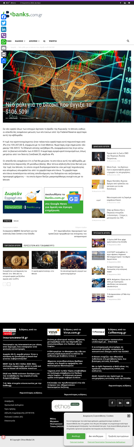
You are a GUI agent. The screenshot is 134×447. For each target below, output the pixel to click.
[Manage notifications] (3, 437)
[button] (128, 416)
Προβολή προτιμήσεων (118, 436)
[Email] (4, 48)
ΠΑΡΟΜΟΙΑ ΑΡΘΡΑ (12, 246)
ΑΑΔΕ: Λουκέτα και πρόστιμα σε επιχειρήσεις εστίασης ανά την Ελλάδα (111, 377)
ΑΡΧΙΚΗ (8, 41)
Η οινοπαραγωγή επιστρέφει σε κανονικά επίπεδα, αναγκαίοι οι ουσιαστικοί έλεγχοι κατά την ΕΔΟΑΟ (110, 349)
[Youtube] (129, 3)
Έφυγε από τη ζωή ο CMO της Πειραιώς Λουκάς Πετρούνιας (117, 156)
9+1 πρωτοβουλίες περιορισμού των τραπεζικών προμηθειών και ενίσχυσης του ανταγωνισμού (67, 234)
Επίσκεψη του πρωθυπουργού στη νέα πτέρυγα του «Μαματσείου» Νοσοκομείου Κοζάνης (66, 384)
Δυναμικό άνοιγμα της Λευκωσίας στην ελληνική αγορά (117, 269)
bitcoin (16, 221)
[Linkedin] (125, 3)
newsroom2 (13, 118)
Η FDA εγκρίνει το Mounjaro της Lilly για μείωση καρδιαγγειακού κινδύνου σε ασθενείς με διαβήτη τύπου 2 (66, 353)
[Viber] (4, 35)
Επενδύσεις (7, 268)
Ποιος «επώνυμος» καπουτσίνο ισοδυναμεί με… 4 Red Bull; (107, 340)
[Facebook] (120, 3)
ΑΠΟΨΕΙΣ (33, 41)
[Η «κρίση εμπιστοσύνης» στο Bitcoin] (45, 260)
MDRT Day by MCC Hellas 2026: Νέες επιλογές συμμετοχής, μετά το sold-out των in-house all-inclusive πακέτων (22, 366)
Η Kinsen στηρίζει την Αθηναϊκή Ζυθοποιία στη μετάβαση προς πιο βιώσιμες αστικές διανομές (109, 358)
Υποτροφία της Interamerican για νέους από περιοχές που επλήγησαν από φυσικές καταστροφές (22, 346)
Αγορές (13, 47)
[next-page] (8, 284)
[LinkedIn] (4, 29)
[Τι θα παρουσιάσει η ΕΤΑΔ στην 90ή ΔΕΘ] (98, 297)
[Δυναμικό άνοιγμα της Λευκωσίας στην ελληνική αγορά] (98, 270)
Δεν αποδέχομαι (96, 436)
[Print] (4, 54)
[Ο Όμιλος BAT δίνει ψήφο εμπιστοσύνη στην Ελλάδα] (98, 242)
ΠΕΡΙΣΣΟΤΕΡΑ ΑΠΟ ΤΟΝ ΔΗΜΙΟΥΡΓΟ (39, 246)
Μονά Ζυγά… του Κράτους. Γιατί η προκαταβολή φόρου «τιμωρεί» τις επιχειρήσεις (118, 169)
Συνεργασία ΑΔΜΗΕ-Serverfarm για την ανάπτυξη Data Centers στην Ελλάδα (20, 232)
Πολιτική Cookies (77, 442)
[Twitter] (4, 23)
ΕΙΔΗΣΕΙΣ (19, 41)
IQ (44, 41)
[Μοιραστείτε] (4, 61)
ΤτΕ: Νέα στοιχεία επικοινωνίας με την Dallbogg (22, 384)
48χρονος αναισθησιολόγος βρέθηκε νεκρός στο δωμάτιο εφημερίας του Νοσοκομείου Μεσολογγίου (65, 363)
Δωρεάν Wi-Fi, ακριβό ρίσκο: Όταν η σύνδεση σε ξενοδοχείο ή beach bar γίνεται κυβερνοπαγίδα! (20, 356)
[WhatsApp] (4, 42)
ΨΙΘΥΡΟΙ (53, 41)
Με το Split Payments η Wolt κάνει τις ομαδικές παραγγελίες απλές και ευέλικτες (110, 368)
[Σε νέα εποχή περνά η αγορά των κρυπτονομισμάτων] (74, 260)
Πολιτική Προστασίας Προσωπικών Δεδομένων (106, 442)
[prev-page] (4, 284)
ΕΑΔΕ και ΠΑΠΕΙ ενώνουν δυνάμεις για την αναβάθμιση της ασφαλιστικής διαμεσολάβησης (21, 375)
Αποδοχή (76, 436)
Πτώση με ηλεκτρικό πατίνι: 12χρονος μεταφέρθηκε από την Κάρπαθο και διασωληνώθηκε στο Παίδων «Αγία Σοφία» (66, 342)
